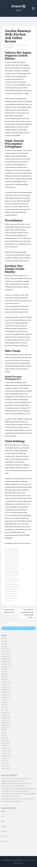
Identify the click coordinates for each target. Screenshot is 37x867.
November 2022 (6, 751)
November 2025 (6, 659)
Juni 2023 (4, 733)
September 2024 (6, 695)
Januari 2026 (5, 654)
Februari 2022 (5, 766)
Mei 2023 (4, 735)
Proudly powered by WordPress (13, 860)
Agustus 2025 (5, 667)
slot (2, 816)
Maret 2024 (4, 710)
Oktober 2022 (5, 753)
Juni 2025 (4, 672)
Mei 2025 (4, 674)
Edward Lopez (24, 45)
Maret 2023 (4, 740)
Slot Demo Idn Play (14, 587)
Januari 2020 (5, 768)
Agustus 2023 (5, 728)
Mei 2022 (4, 758)
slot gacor (4, 831)
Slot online (4, 841)
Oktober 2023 (5, 723)
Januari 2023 (5, 745)
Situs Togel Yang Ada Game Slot (12, 582)
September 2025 (6, 664)
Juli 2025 (4, 669)
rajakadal (4, 826)
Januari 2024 (5, 715)
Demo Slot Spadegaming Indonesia (11, 569)
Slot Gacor (4, 836)
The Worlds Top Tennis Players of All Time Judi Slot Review (27, 613)
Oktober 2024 (5, 692)
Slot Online (10, 47)
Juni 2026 (4, 641)
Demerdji (18, 6)
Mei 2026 (4, 644)
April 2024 (4, 707)
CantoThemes (18, 863)
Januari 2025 (5, 684)
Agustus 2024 (5, 697)
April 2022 (4, 761)
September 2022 (6, 756)
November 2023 (6, 720)
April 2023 (4, 738)
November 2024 (6, 689)
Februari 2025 (5, 682)
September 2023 (6, 725)
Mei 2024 (4, 705)
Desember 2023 (6, 717)
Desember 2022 (6, 748)
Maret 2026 (4, 649)
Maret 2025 (4, 679)
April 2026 (4, 646)
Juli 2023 (4, 730)
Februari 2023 (5, 743)
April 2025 (4, 677)
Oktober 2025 (5, 661)
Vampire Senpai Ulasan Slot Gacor (9, 611)
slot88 (3, 811)
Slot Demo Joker (9, 589)
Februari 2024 (5, 712)
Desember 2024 (6, 687)
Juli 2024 (4, 700)
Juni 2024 (4, 702)
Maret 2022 (4, 763)
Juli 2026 (4, 638)
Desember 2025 (6, 656)
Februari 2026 (5, 651)
